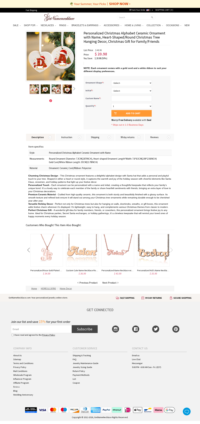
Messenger (137, 363)
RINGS (63, 25)
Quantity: (90, 106)
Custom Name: (93, 98)
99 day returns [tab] (128, 137)
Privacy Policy (48, 335)
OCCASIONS (173, 25)
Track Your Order (138, 10)
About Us (17, 355)
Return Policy (79, 371)
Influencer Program (22, 378)
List (74, 378)
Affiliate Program (21, 382)
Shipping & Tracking (82, 355)
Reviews (16, 387)
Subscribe (84, 329)
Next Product (110, 282)
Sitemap (17, 359)
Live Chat (136, 359)
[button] (28, 250)
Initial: (89, 90)
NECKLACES (48, 25)
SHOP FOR (30, 25)
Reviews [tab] (154, 137)
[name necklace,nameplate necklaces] (59, 17)
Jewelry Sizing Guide (82, 367)
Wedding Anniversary (23, 394)
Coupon (76, 382)
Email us (136, 355)
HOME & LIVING (133, 25)
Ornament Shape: (94, 82)
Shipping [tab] (95, 137)
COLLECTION (154, 25)
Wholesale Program (22, 375)
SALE (16, 25)
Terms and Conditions (23, 363)
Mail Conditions (20, 371)
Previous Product (88, 282)
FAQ (74, 359)
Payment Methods (81, 375)
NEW (187, 25)
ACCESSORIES (112, 25)
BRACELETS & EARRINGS (86, 25)
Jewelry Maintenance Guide (85, 363)
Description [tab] (38, 137)
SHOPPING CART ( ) (164, 10)
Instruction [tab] (66, 137)
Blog (15, 390)
